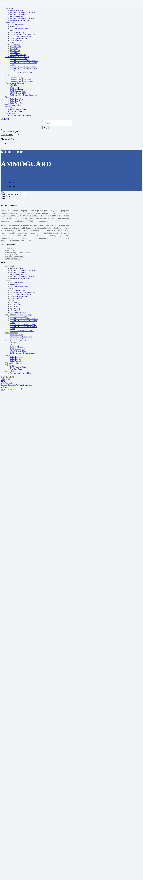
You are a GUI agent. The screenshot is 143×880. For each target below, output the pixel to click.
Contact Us (9, 251)
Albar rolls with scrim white (19, 20)
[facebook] (1, 381)
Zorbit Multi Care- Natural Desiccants (23, 95)
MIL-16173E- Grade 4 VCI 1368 (22, 73)
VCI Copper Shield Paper (19, 39)
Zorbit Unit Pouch (16, 89)
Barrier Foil (9, 8)
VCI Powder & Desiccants (14, 83)
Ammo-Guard (10, 113)
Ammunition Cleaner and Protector (22, 115)
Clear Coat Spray (16, 111)
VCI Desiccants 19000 (18, 93)
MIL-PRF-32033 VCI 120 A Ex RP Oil (24, 61)
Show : (3, 196)
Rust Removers (10, 75)
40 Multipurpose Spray (18, 109)
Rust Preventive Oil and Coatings (17, 57)
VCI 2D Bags (15, 45)
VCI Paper (9, 30)
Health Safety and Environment (17, 253)
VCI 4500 (13, 85)
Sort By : (4, 194)
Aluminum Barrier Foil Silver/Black (22, 12)
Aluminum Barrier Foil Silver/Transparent (18, 15)
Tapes (7, 97)
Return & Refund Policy (14, 257)
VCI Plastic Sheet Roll (18, 55)
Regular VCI (14, 26)
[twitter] (3, 381)
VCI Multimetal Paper (17, 32)
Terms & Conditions (13, 259)
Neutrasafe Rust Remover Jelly (21, 79)
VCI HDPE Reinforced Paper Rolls (22, 35)
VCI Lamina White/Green (19, 28)
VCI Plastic (9, 43)
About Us (9, 249)
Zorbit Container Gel (17, 91)
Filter (3, 192)
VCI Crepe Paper (16, 41)
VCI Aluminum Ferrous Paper (20, 37)
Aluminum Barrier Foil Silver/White (22, 18)
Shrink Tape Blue (16, 101)
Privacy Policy (11, 255)
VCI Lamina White (16, 24)
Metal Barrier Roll (16, 10)
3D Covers (14, 49)
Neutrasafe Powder (16, 77)
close (2, 143)
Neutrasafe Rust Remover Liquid (21, 81)
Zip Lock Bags (15, 51)
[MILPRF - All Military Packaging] (5, 119)
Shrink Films (9, 22)
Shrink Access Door (17, 103)
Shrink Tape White (16, 99)
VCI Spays (9, 107)
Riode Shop (9, 182)
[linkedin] (4, 381)
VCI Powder (14, 87)
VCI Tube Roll (15, 53)
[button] (2, 394)
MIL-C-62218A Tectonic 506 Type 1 (23, 67)
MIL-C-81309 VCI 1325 (18, 59)
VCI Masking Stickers (13, 105)
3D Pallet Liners (15, 47)
